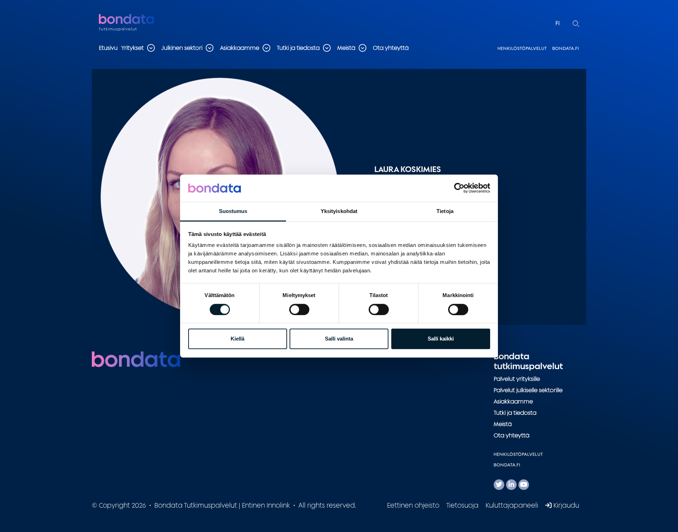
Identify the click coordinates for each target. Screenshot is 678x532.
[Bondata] (136, 358)
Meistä (346, 47)
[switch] (299, 309)
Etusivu (108, 47)
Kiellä (237, 339)
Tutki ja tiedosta (298, 47)
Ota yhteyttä (391, 47)
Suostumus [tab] (233, 211)
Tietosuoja (462, 505)
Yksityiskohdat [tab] (339, 211)
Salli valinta (339, 339)
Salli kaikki (441, 339)
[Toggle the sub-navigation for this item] (150, 47)
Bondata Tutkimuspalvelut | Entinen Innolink (143, 23)
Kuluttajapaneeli (512, 505)
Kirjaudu (565, 505)
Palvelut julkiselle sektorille (528, 390)
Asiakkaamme (239, 47)
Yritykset (132, 47)
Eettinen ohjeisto (413, 505)
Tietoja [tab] (444, 211)
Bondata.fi (565, 48)
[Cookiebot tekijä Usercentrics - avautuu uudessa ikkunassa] (459, 188)
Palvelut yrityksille (517, 378)
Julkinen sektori (181, 47)
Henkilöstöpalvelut (522, 48)
